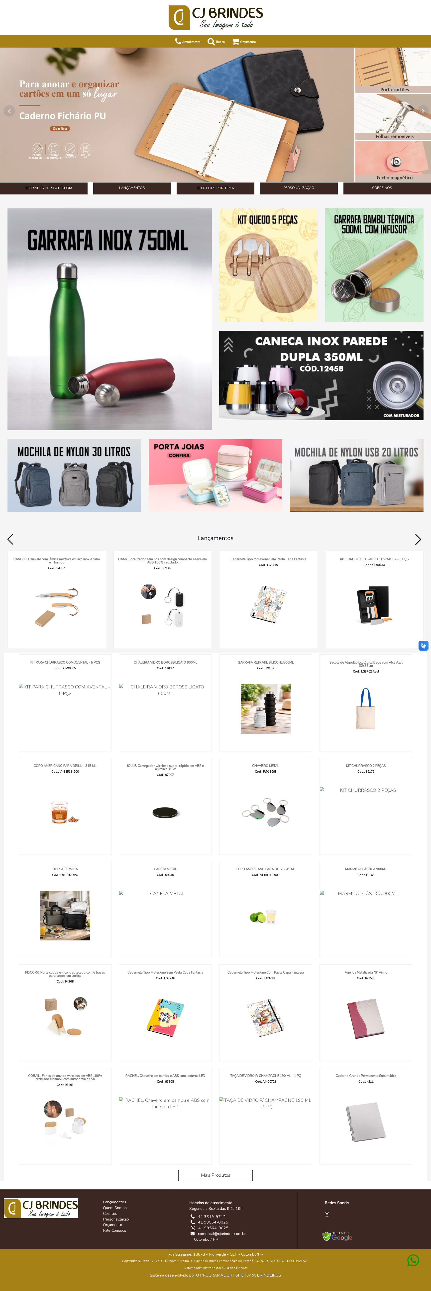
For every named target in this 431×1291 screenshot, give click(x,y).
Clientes (110, 1213)
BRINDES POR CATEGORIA (50, 188)
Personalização (116, 1219)
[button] (418, 539)
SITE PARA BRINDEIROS (258, 1275)
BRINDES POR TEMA (217, 188)
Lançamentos (215, 538)
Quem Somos (115, 1208)
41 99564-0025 (213, 1228)
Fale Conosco (114, 1230)
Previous (7, 111)
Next (423, 111)
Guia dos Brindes (235, 1268)
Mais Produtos (215, 1175)
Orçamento (112, 1225)
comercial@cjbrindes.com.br (222, 1233)
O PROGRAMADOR (214, 1275)
